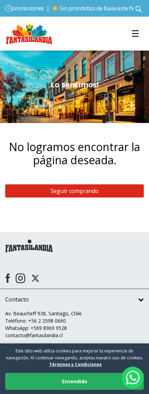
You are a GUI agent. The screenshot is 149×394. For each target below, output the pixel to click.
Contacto (17, 299)
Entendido (74, 381)
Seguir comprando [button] (75, 191)
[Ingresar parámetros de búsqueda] (138, 8)
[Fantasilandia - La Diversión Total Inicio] (29, 33)
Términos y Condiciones (75, 364)
